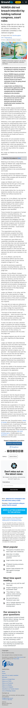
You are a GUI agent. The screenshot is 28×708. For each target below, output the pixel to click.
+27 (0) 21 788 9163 (7, 699)
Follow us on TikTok (6, 681)
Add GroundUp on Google (14, 39)
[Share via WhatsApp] (14, 451)
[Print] (19, 451)
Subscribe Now (14, 489)
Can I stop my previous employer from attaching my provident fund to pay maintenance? (13, 643)
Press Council (20, 657)
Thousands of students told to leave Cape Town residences (15, 550)
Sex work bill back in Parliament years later (12, 599)
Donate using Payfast (14, 443)
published (4, 435)
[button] (26, 2)
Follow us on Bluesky (7, 685)
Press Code (16, 658)
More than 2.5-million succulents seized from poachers (13, 555)
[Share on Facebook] (8, 451)
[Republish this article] (22, 451)
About (3, 671)
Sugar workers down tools (14, 560)
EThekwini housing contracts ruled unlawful (14, 565)
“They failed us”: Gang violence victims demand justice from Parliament (13, 593)
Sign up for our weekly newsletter (10, 675)
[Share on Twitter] (11, 451)
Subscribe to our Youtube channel (10, 688)
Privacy (4, 673)
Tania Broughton (16, 35)
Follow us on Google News (8, 679)
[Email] (16, 451)
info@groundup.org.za (7, 698)
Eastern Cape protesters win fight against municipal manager (14, 570)
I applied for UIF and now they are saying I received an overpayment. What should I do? (13, 633)
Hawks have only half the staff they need (15, 584)
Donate (18, 2)
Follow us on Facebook (7, 683)
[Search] (23, 2)
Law (2, 37)
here (19, 158)
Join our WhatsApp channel (8, 690)
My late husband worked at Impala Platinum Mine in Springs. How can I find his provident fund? (13, 619)
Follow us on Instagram (7, 687)
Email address (6, 482)
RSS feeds (4, 677)
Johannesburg (8, 37)
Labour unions (13, 456)
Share (3, 39)
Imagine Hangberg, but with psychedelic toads (14, 588)
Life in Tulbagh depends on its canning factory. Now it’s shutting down (15, 604)
